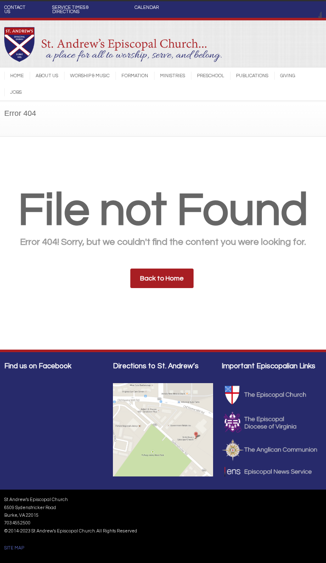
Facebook (313, 9)
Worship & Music (90, 75)
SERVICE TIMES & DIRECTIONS (70, 10)
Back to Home (162, 278)
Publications (252, 75)
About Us (47, 75)
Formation (134, 75)
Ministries (172, 75)
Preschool (210, 75)
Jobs (16, 92)
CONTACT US (14, 10)
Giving (287, 75)
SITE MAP (14, 548)
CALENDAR (147, 8)
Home (17, 75)
